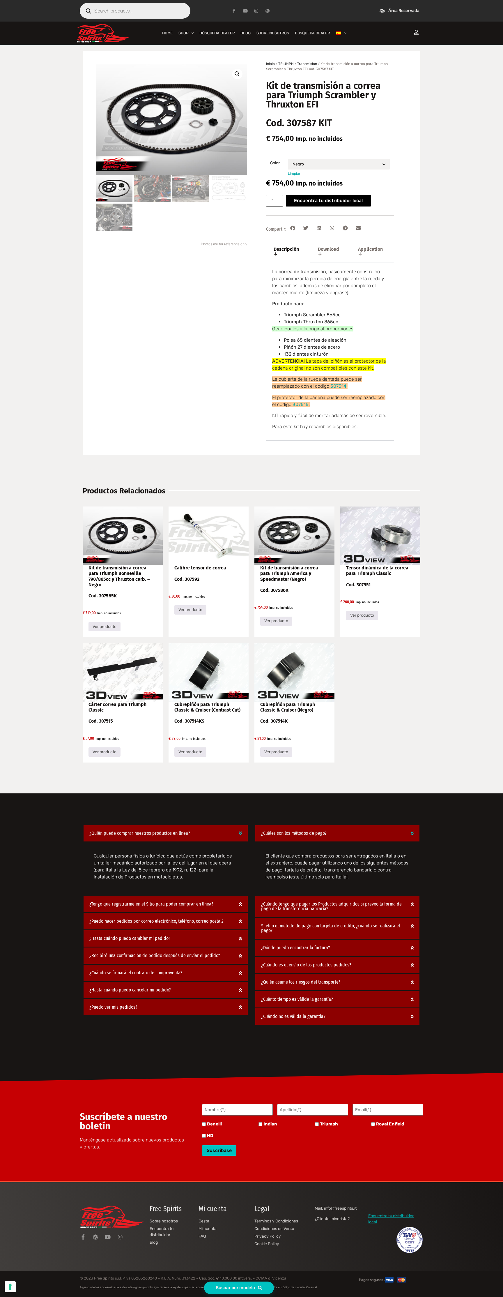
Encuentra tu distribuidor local (328, 200)
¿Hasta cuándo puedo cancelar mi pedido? (130, 990)
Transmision (307, 64)
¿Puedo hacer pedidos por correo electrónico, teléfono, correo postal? (156, 921)
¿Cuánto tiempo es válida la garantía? (297, 999)
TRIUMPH (286, 64)
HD (210, 1136)
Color (275, 163)
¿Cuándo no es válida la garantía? (293, 1016)
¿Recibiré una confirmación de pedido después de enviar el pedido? (154, 955)
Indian (270, 1124)
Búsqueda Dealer (217, 33)
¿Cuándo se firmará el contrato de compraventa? (136, 972)
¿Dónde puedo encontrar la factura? (295, 947)
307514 (338, 386)
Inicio (270, 64)
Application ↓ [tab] (370, 251)
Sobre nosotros (272, 33)
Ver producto (104, 626)
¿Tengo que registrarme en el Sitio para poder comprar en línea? (151, 904)
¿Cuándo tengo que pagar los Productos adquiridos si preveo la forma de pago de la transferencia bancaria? (331, 906)
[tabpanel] (330, 351)
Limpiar (294, 174)
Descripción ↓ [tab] (286, 251)
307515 (301, 404)
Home (167, 33)
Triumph (329, 1124)
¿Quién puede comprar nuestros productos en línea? (139, 833)
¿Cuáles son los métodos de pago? (294, 833)
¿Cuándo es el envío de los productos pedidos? (306, 965)
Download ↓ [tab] (328, 251)
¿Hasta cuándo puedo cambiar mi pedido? (129, 938)
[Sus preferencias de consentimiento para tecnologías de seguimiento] (10, 1286)
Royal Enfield (390, 1124)
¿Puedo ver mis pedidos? (113, 1007)
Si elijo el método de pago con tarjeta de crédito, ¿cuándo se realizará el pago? (330, 928)
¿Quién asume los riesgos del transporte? (300, 982)
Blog (245, 33)
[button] (237, 74)
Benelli (214, 1124)
